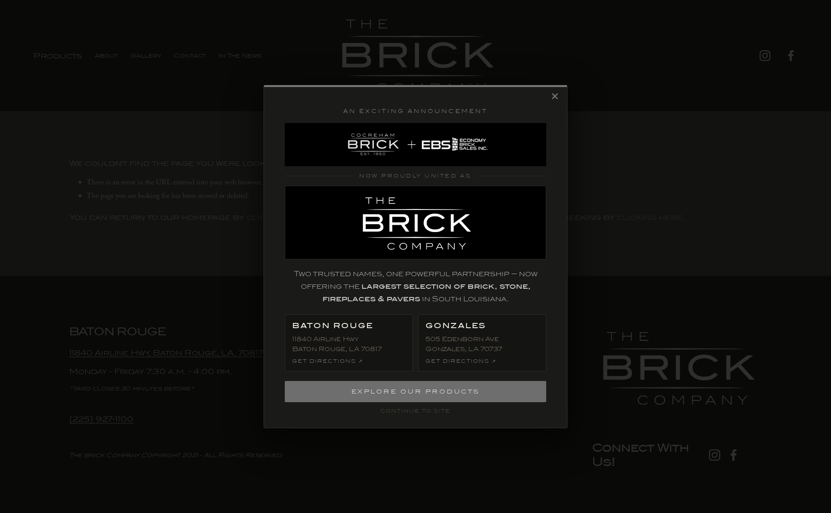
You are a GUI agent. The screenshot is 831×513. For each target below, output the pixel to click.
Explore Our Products (415, 391)
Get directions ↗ (327, 361)
